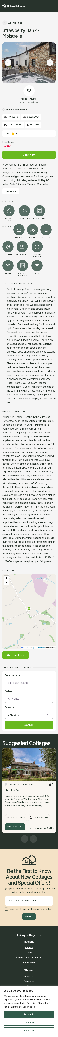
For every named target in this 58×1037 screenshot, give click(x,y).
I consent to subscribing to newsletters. (30, 909)
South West (29, 962)
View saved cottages (29, 102)
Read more (11, 191)
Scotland (29, 947)
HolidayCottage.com (17, 6)
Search (29, 725)
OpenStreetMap (38, 647)
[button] (29, 609)
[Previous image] (8, 62)
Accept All (29, 1014)
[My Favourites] (48, 6)
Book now (29, 154)
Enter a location (15, 675)
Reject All (29, 1030)
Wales (29, 952)
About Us (29, 976)
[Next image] (50, 62)
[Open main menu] (54, 6)
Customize (29, 1022)
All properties (15, 22)
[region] (29, 1011)
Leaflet (26, 647)
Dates (8, 691)
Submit (29, 916)
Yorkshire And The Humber (29, 957)
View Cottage (15, 827)
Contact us (29, 981)
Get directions (15, 655)
